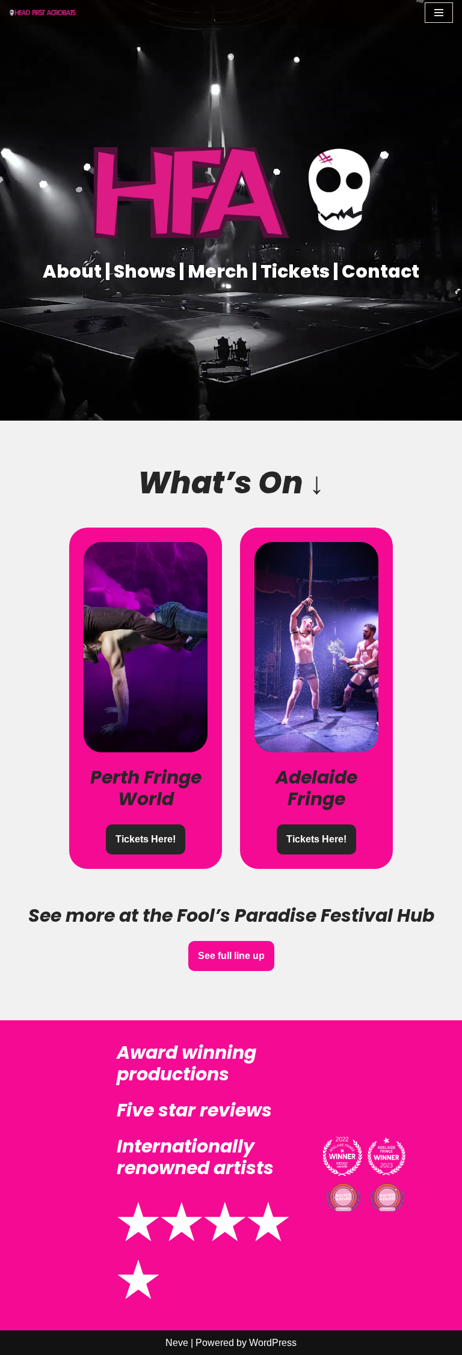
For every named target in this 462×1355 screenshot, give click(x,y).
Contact (380, 271)
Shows (146, 271)
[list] (231, 698)
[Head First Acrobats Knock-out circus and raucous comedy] (45, 12)
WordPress (273, 1343)
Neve (176, 1343)
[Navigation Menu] (439, 12)
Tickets (296, 271)
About (74, 271)
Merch (220, 271)
